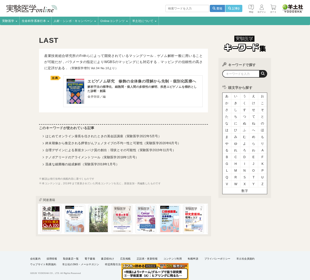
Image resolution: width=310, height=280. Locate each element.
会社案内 (35, 258)
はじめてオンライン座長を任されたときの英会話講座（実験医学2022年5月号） (103, 136)
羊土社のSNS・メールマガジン (80, 264)
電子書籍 (90, 258)
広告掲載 (125, 258)
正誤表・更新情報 (147, 258)
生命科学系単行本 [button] (34, 21)
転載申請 (193, 258)
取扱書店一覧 (71, 258)
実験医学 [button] (8, 21)
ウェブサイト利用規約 (43, 264)
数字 (244, 190)
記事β (235, 8)
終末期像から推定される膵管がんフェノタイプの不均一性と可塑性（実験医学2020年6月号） (113, 143)
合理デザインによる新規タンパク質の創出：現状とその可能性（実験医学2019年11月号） (110, 150)
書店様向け (107, 258)
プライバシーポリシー (217, 258)
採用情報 (52, 258)
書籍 (219, 8)
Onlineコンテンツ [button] (113, 21)
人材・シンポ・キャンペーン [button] (74, 21)
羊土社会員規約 (245, 258)
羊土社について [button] (143, 21)
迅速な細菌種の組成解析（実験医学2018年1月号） (82, 164)
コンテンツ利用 (172, 258)
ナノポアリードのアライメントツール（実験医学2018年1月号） (92, 157)
